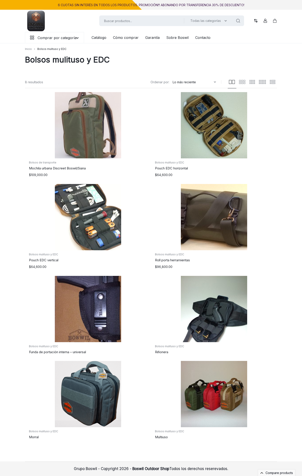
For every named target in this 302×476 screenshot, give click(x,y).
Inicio (28, 49)
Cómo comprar (126, 37)
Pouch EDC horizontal (171, 168)
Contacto (202, 37)
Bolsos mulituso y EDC (169, 162)
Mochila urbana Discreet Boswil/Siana (57, 168)
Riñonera (161, 352)
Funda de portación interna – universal (57, 352)
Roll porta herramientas (172, 260)
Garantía (152, 37)
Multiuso (161, 437)
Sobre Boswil (177, 37)
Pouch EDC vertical (43, 260)
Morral (34, 437)
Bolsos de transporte (42, 162)
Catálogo (99, 37)
